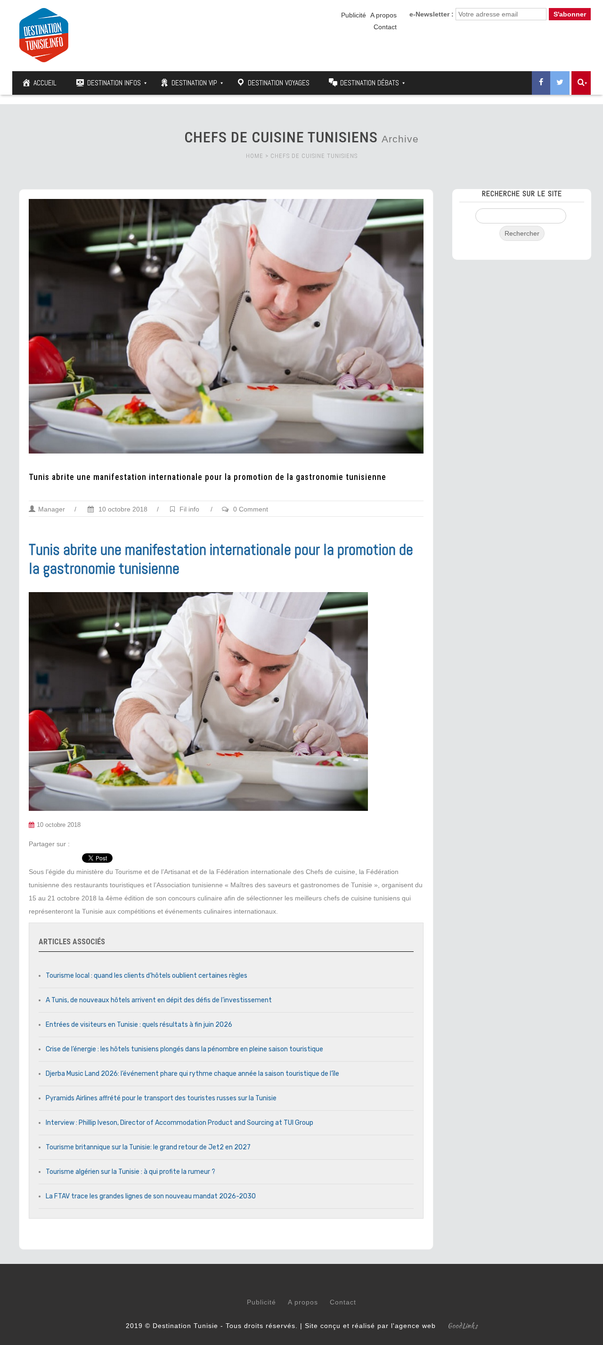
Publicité (353, 15)
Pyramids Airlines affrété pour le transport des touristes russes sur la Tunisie (161, 1098)
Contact (385, 27)
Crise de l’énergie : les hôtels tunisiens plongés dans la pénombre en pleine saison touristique (184, 1049)
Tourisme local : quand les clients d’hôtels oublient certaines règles (146, 976)
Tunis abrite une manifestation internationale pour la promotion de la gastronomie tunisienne (207, 477)
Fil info (189, 509)
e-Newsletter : (431, 14)
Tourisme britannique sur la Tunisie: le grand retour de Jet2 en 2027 (148, 1147)
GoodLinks (463, 1325)
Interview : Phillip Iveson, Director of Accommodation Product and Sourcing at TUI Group (179, 1123)
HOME (254, 155)
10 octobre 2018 (122, 509)
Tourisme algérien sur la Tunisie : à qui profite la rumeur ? (130, 1172)
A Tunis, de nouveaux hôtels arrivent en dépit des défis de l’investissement (159, 1000)
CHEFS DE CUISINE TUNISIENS (314, 155)
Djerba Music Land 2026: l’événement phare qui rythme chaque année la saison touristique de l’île (192, 1074)
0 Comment (250, 509)
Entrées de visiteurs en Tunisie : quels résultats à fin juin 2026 (139, 1025)
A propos (383, 15)
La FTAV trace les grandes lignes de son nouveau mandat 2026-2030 (151, 1196)
